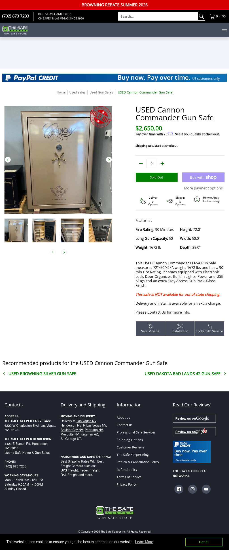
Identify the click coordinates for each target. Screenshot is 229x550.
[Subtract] (141, 163)
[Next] (109, 160)
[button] (178, 489)
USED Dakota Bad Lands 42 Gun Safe (183, 373)
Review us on (185, 418)
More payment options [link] (203, 188)
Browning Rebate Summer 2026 (115, 4)
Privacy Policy (127, 484)
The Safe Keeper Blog (133, 454)
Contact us (125, 425)
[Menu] (224, 30)
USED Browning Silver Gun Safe (42, 373)
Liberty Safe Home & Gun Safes (27, 452)
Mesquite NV (70, 434)
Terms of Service (129, 477)
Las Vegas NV (86, 420)
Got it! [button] (204, 542)
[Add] (162, 163)
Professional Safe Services (136, 432)
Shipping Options (130, 440)
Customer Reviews (130, 447)
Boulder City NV (72, 429)
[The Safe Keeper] (16, 30)
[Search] (201, 16)
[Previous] (8, 160)
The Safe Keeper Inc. (113, 531)
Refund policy (127, 469)
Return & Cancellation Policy (138, 462)
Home (61, 92)
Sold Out (156, 177)
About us (123, 417)
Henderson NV (71, 425)
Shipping (141, 145)
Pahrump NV (94, 429)
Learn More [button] (144, 542)
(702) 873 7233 (15, 466)
